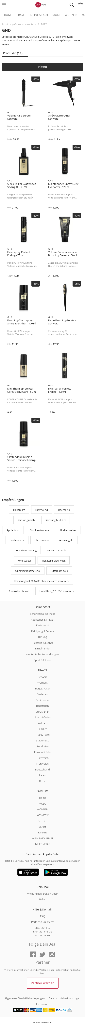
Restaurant (42, 625)
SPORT (42, 821)
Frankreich (42, 763)
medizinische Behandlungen (42, 654)
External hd (41, 510)
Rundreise (42, 746)
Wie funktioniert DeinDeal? (42, 893)
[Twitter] (42, 954)
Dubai (42, 781)
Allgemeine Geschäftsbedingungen (25, 998)
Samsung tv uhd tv (55, 520)
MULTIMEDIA (42, 844)
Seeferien (42, 694)
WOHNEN (42, 809)
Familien (42, 729)
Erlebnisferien (43, 717)
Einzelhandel (42, 648)
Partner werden (42, 983)
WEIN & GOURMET (42, 838)
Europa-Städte (42, 752)
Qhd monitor (17, 540)
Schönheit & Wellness (42, 614)
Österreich (43, 758)
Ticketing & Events (42, 643)
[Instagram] (52, 954)
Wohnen (71, 15)
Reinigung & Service (42, 631)
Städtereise (42, 740)
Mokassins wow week (53, 560)
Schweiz (42, 677)
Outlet (42, 827)
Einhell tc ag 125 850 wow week (57, 591)
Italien (42, 775)
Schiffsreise (42, 700)
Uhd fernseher (68, 530)
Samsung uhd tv (26, 520)
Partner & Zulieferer (42, 922)
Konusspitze (24, 560)
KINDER (42, 832)
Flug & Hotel (43, 735)
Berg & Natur (42, 688)
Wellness (42, 682)
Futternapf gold (59, 571)
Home (8, 15)
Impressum (42, 1004)
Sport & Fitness (42, 660)
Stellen (42, 899)
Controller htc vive (19, 591)
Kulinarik (43, 723)
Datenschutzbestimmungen (64, 998)
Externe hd (64, 510)
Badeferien (42, 705)
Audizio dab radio (57, 550)
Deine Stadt (39, 15)
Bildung (42, 637)
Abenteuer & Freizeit (42, 619)
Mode (56, 15)
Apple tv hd (13, 530)
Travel (21, 15)
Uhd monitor (42, 540)
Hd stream (19, 510)
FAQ (42, 916)
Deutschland (42, 769)
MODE (42, 803)
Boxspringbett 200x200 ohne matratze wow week (41, 581)
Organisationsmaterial (27, 571)
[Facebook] (33, 954)
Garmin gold (66, 540)
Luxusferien (42, 711)
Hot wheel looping (26, 550)
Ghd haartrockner (40, 530)
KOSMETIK (43, 815)
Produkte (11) (13, 53)
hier (42, 973)
